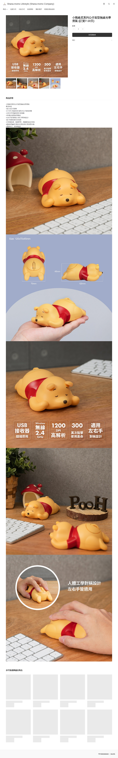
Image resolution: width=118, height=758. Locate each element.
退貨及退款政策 (49, 9)
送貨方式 (13, 9)
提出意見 (113, 754)
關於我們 (39, 9)
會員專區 (30, 9)
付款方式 (22, 9)
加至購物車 (92, 35)
